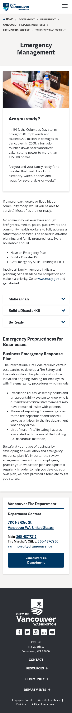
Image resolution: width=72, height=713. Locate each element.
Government (27, 19)
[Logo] (36, 612)
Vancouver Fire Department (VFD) (24, 24)
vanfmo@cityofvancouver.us (30, 546)
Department (48, 19)
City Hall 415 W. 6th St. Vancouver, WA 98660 (36, 646)
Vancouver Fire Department (36, 560)
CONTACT (36, 660)
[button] (36, 299)
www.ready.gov (48, 279)
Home (9, 19)
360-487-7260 (48, 541)
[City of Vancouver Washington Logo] (16, 7)
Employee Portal (22, 700)
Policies (21, 704)
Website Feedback (49, 700)
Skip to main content (17, 33)
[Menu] (65, 6)
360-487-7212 (26, 536)
